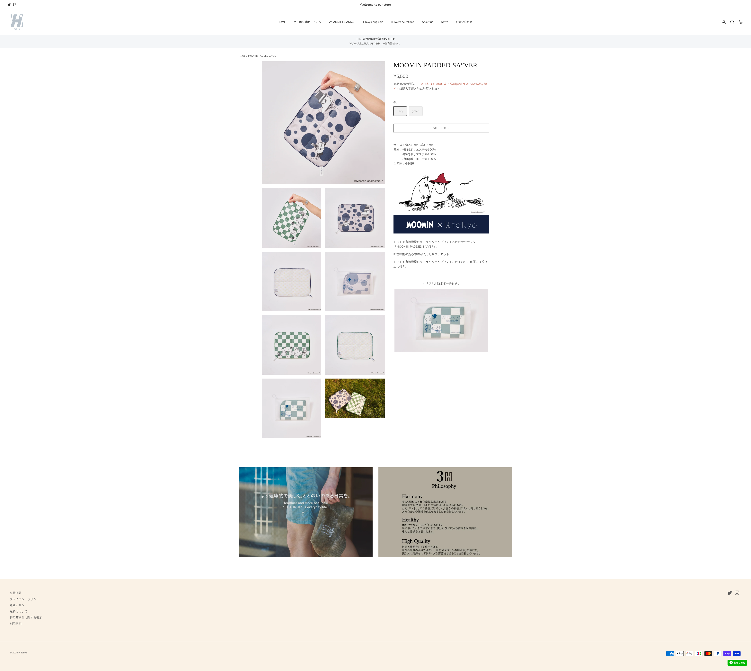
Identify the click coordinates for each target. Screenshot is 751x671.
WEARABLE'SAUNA (341, 22)
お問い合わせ (464, 22)
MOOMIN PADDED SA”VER (262, 55)
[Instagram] (14, 4)
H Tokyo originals (372, 22)
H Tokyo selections (402, 22)
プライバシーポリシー (24, 599)
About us (427, 22)
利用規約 (16, 624)
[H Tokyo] (16, 22)
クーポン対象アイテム (307, 22)
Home (242, 55)
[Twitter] (9, 4)
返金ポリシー (18, 605)
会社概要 (16, 593)
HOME (282, 22)
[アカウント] (723, 22)
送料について (18, 611)
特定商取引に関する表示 (26, 617)
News (444, 22)
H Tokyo (22, 652)
